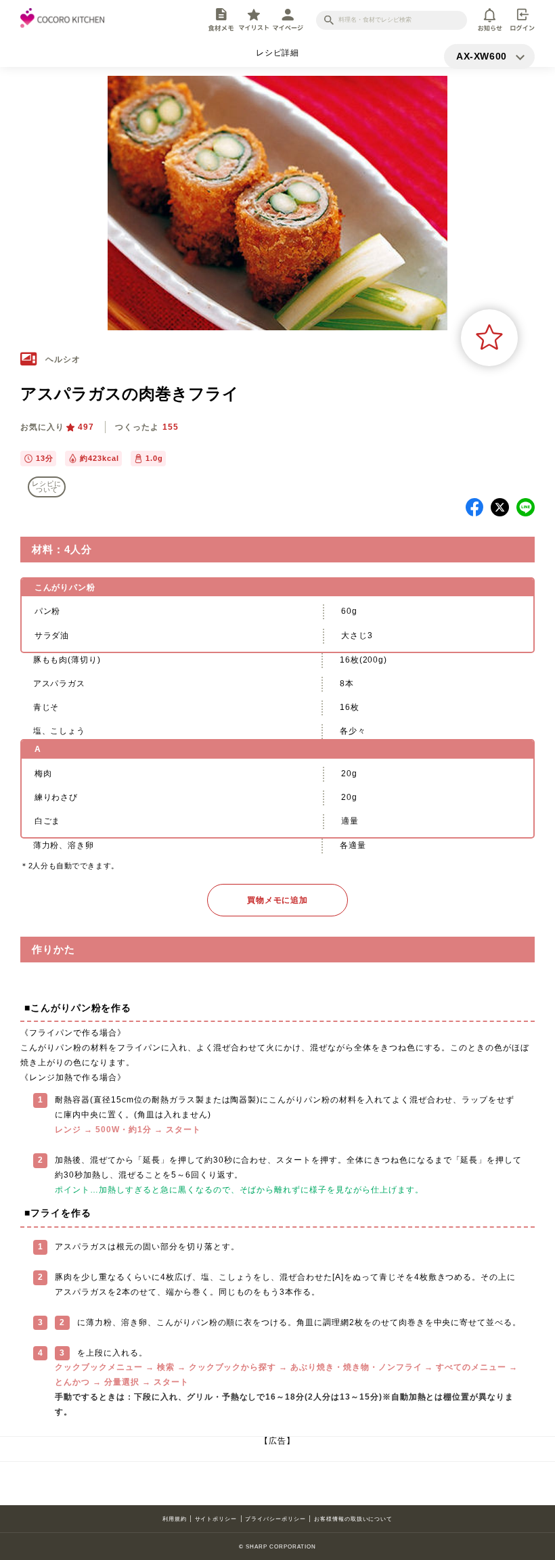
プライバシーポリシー (275, 1518)
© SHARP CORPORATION (277, 1546)
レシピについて (47, 487)
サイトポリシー (216, 1518)
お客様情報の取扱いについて (353, 1518)
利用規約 (174, 1518)
